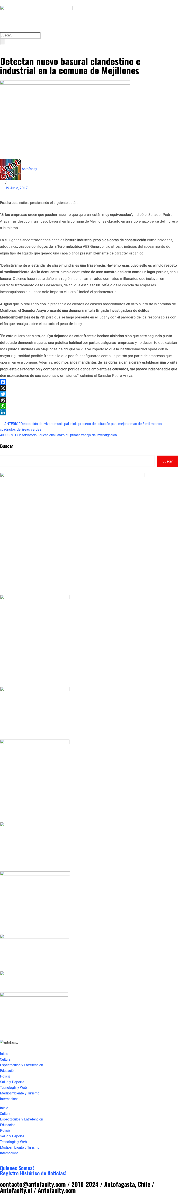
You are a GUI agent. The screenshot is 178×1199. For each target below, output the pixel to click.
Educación (7, 1071)
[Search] (2, 42)
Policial (5, 1076)
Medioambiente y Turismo (20, 1093)
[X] (89, 388)
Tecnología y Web (13, 1088)
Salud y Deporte (12, 1082)
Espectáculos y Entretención (21, 1065)
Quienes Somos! (17, 1167)
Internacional (9, 1099)
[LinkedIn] (89, 412)
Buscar (6, 446)
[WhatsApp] (89, 406)
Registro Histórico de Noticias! (33, 1173)
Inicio (4, 1054)
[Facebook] (89, 382)
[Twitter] (89, 394)
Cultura (5, 1059)
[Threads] (89, 400)
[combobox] (20, 35)
